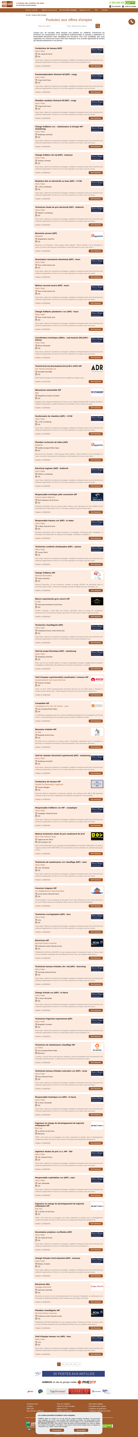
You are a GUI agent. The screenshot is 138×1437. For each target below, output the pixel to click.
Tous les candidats (63, 1404)
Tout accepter (81, 1430)
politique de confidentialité (46, 1422)
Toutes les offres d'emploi (66, 1406)
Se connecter (116, 6)
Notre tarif (30, 1408)
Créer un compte (130, 6)
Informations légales (96, 1404)
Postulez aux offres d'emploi (69, 20)
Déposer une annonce (49, 10)
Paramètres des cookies (97, 1406)
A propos (105, 10)
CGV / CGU (91, 1420)
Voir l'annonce (96, 66)
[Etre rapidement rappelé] (131, 21)
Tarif (96, 10)
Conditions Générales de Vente (99, 1411)
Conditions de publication (97, 1408)
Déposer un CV (84, 10)
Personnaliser (56, 1430)
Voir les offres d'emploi (68, 10)
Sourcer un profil (31, 10)
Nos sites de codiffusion (35, 1411)
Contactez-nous (32, 1404)
